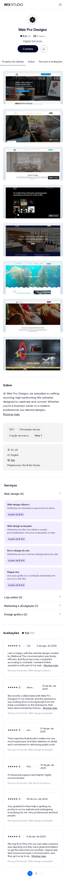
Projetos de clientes (13, 61)
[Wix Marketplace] (13, 5)
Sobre (31, 61)
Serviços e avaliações (50, 61)
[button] (33, 87)
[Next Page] (42, 873)
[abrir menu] (60, 4)
